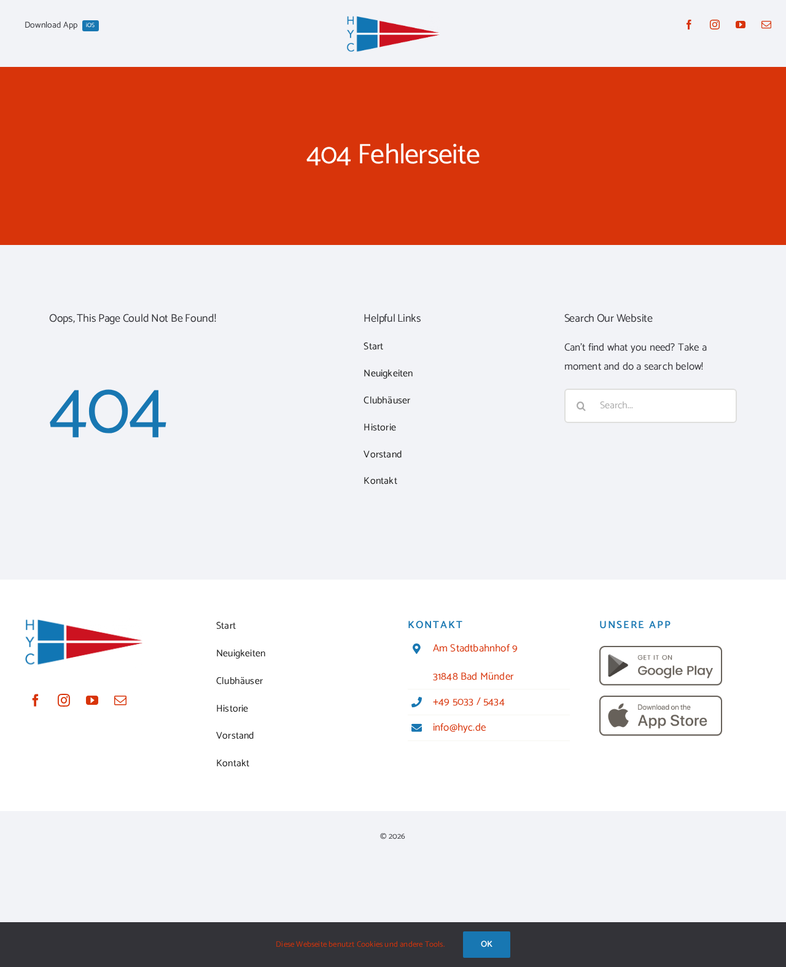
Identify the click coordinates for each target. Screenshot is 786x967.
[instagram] (715, 24)
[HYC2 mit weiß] (393, 19)
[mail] (766, 24)
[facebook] (689, 24)
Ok (486, 945)
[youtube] (740, 24)
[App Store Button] (660, 700)
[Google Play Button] (660, 650)
